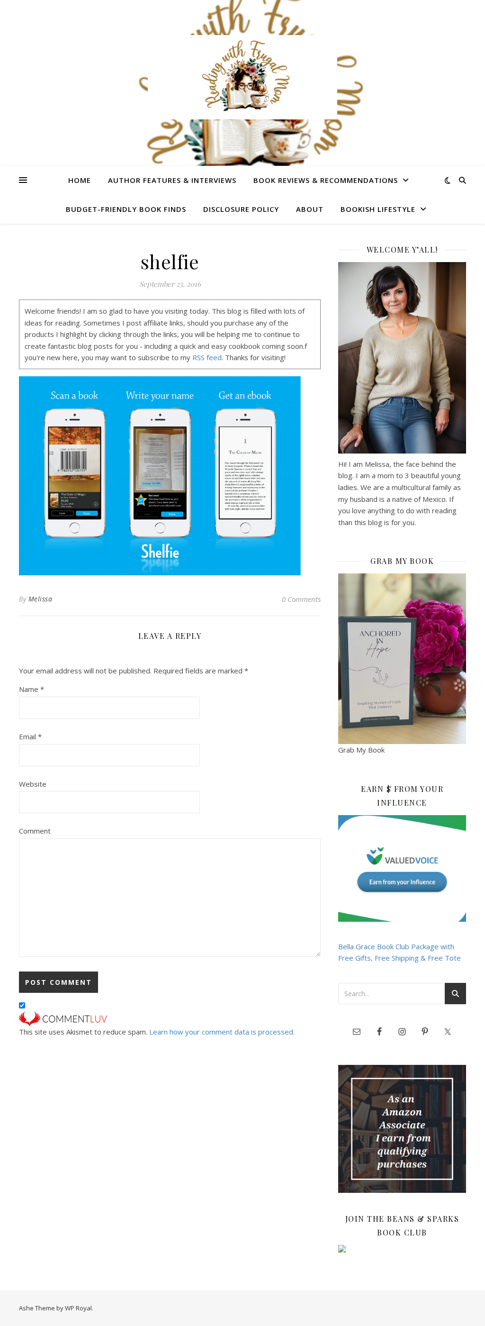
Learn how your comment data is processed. (222, 1031)
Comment (35, 831)
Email (30, 736)
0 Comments (301, 599)
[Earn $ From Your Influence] (402, 868)
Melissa (40, 598)
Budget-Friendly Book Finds (126, 209)
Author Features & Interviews (172, 180)
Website (32, 784)
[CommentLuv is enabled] (170, 1019)
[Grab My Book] (402, 658)
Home (79, 180)
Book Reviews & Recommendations (325, 180)
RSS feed (207, 357)
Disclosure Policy (241, 209)
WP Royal (78, 1308)
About (309, 209)
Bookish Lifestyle (378, 209)
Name (31, 689)
